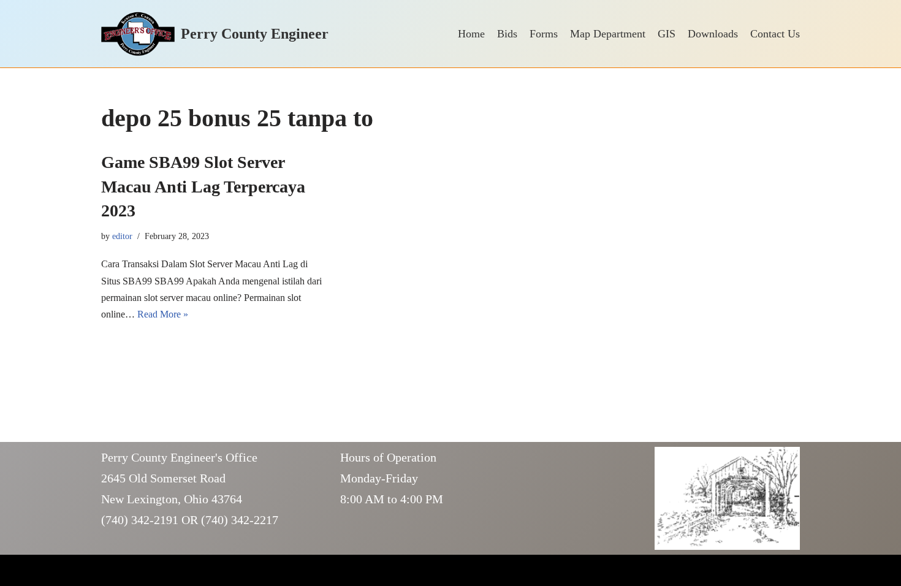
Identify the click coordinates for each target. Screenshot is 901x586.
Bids (507, 34)
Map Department (607, 34)
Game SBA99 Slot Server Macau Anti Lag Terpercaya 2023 (203, 186)
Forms (544, 34)
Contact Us (775, 34)
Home (471, 34)
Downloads (713, 34)
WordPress (198, 570)
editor (122, 236)
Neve (111, 570)
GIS (666, 34)
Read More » (162, 314)
